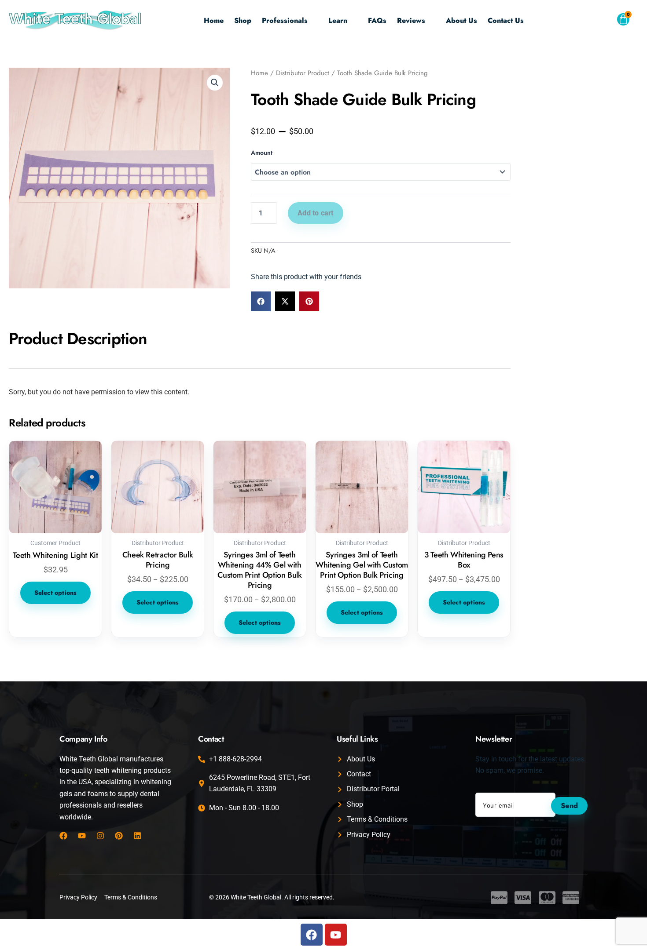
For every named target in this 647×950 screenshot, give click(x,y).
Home (214, 20)
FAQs (377, 20)
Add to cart (316, 213)
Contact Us (506, 20)
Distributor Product (302, 73)
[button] (602, 21)
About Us (461, 20)
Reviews (411, 20)
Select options (55, 592)
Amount (261, 152)
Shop (242, 20)
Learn (337, 20)
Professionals (285, 20)
